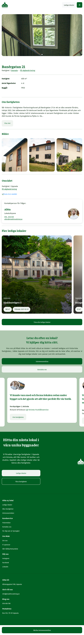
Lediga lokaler (21, 473)
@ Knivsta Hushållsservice (37, 410)
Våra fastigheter (21, 481)
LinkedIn (5, 567)
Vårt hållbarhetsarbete (10, 549)
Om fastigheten (18, 417)
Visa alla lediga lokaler (42, 322)
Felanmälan (6, 523)
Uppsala (14, 70)
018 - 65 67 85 (9, 217)
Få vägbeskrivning (27, 70)
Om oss (5, 541)
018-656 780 (6, 603)
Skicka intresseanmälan (42, 630)
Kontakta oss (42, 369)
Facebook (5, 563)
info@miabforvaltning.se (11, 594)
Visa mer (7, 123)
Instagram (5, 558)
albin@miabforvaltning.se (13, 219)
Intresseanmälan (42, 361)
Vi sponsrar (6, 545)
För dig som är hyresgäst (10, 531)
